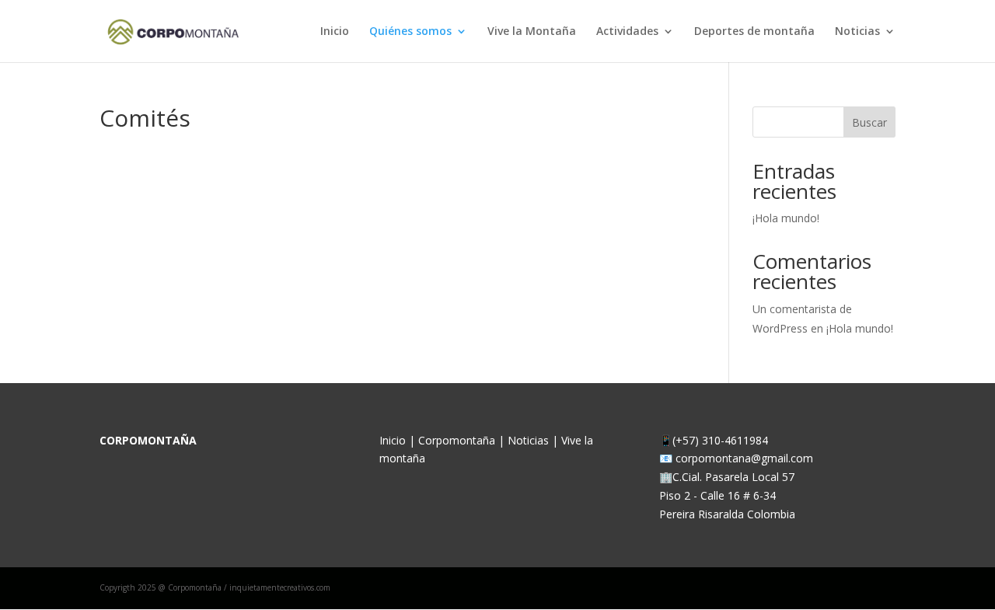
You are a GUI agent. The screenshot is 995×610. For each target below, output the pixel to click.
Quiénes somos (410, 32)
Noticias (857, 32)
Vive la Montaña (531, 32)
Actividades (627, 32)
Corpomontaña (458, 440)
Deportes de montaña (754, 32)
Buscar (869, 122)
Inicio (334, 32)
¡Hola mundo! (785, 218)
